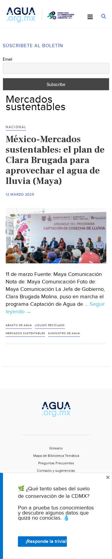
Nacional (16, 127)
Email (7, 59)
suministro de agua (64, 333)
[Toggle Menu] (90, 17)
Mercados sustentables (25, 333)
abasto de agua (19, 325)
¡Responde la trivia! (46, 541)
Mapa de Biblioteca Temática (56, 456)
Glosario (56, 448)
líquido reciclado (50, 325)
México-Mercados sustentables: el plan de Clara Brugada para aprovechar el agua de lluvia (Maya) (55, 160)
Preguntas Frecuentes (56, 463)
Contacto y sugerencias (56, 471)
